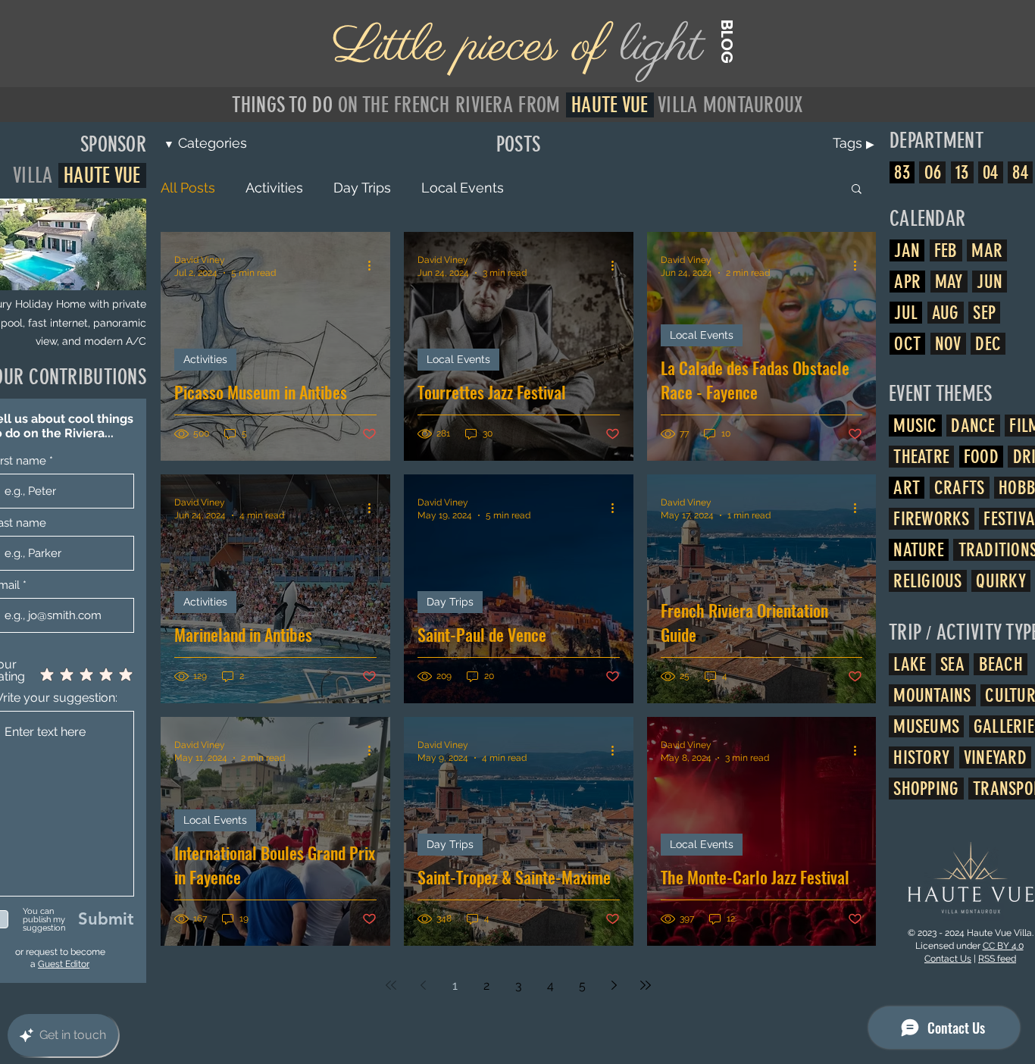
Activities (274, 188)
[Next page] (613, 985)
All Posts (188, 188)
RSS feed (997, 958)
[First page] (391, 985)
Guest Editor (63, 964)
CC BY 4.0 (1003, 945)
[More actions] (374, 265)
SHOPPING (926, 789)
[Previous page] (422, 985)
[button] (856, 190)
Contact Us (947, 958)
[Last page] (645, 985)
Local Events (462, 188)
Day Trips (362, 188)
